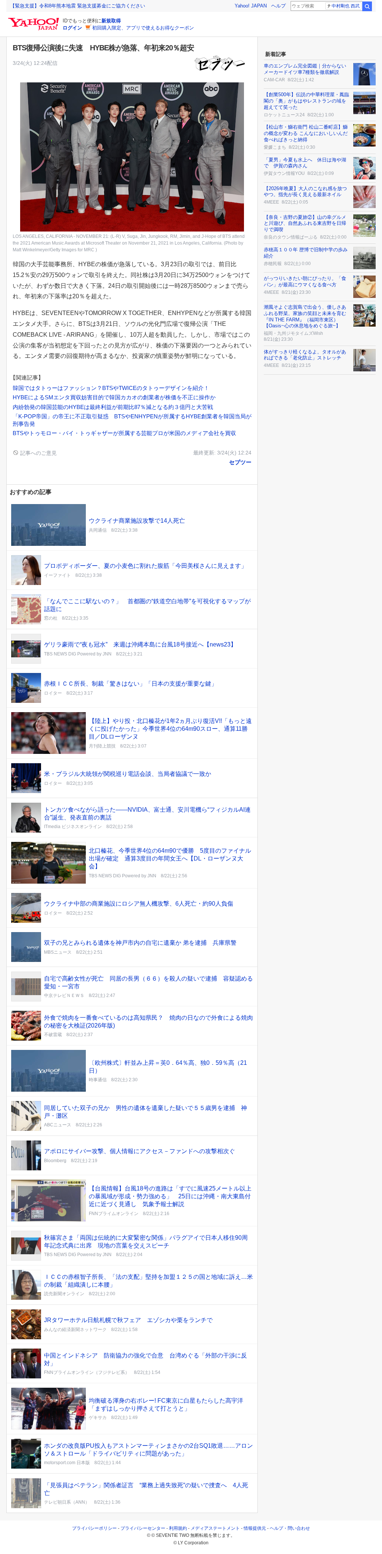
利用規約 (178, 1528)
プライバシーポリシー (94, 1528)
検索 (367, 6)
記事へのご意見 (38, 453)
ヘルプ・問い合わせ (290, 1528)
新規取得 (111, 20)
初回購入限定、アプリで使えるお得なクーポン (143, 28)
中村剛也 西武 (346, 6)
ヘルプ (278, 6)
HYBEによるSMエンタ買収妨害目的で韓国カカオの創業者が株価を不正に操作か (117, 397)
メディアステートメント (215, 1528)
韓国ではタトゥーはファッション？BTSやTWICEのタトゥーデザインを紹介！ (111, 388)
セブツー (240, 462)
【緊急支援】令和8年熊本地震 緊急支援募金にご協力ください (77, 6)
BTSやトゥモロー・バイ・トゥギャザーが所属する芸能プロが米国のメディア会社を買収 (124, 433)
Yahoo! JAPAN (251, 6)
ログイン (72, 28)
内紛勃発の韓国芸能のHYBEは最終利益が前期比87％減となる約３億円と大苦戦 (113, 407)
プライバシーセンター (142, 1528)
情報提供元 (255, 1528)
